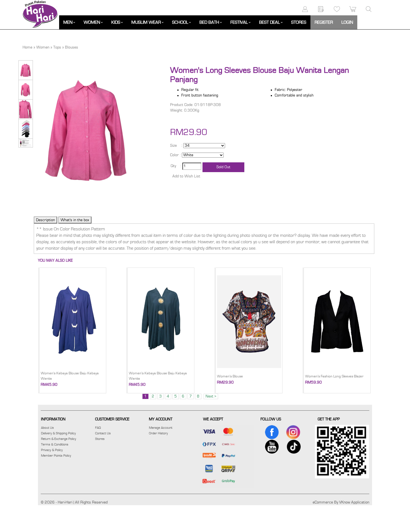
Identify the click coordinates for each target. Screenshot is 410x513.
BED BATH (209, 22)
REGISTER (324, 22)
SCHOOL (180, 22)
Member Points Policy (56, 455)
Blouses (71, 47)
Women (42, 47)
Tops (57, 47)
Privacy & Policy (52, 450)
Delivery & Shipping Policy (58, 433)
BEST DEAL (269, 22)
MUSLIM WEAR (146, 22)
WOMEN (92, 22)
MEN (68, 22)
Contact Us (103, 433)
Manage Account (160, 427)
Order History (158, 433)
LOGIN (347, 22)
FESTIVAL (239, 22)
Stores (100, 438)
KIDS (115, 22)
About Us (47, 427)
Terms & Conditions (54, 444)
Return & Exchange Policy (58, 438)
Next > (211, 396)
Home (27, 47)
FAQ (98, 427)
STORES (298, 22)
